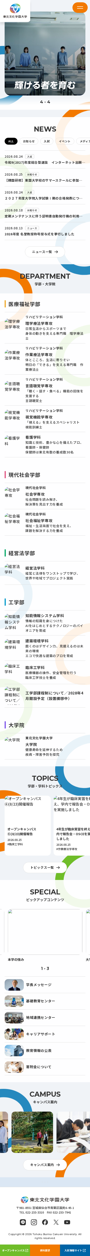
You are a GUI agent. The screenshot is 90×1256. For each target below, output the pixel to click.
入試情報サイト (73, 1250)
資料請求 (45, 1250)
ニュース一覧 (42, 251)
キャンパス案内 (42, 1164)
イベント (64, 141)
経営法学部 (22, 552)
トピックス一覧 (42, 867)
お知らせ (29, 141)
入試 (47, 141)
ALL (11, 141)
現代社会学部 (25, 474)
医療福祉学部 (25, 303)
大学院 (16, 724)
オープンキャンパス (13, 1250)
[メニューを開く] (80, 7)
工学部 (16, 602)
